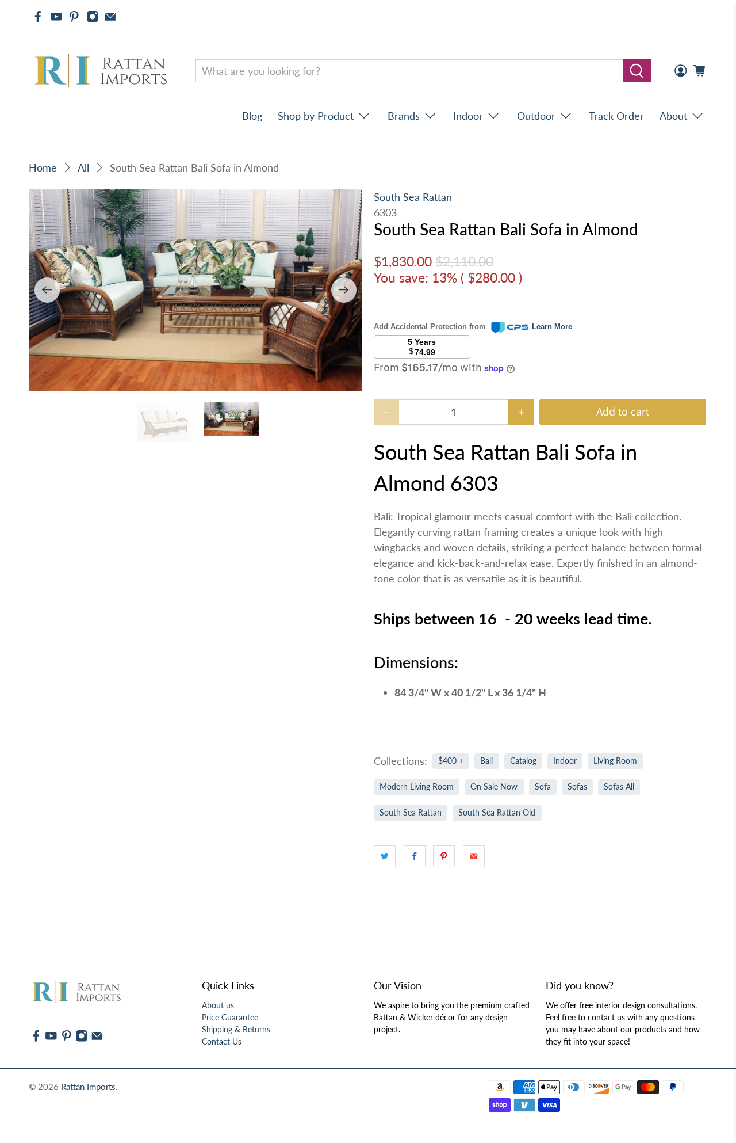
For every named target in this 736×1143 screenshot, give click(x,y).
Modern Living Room (416, 786)
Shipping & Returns (236, 1029)
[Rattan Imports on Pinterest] (74, 16)
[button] (735, 1138)
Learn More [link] (552, 326)
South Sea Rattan (413, 196)
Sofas (577, 786)
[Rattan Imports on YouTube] (56, 16)
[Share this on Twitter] (385, 856)
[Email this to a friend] (474, 856)
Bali (486, 760)
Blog (252, 115)
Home (43, 167)
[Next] (343, 290)
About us (218, 1005)
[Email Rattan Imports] (110, 16)
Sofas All (619, 786)
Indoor (565, 760)
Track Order (616, 115)
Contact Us (221, 1041)
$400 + (450, 760)
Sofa (543, 786)
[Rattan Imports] (103, 71)
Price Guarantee (230, 1017)
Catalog (523, 760)
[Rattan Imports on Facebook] (38, 16)
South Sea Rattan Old (496, 812)
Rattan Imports (88, 1086)
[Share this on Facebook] (414, 856)
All (83, 167)
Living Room (615, 760)
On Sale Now (494, 786)
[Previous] (47, 290)
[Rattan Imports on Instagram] (92, 16)
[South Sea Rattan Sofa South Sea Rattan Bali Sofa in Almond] (195, 290)
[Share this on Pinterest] (444, 856)
